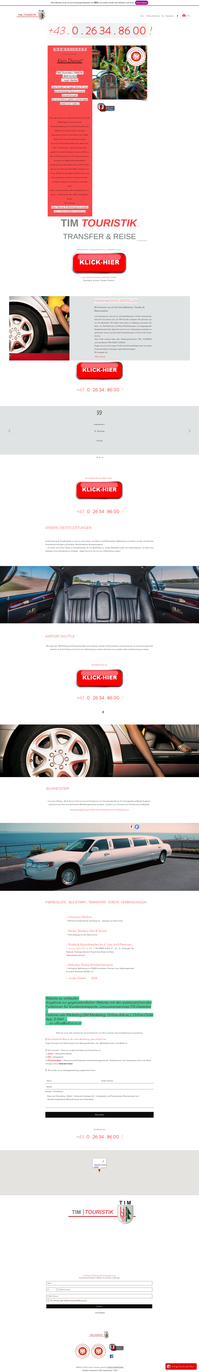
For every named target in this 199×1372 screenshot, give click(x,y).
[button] (99, 440)
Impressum (93, 1370)
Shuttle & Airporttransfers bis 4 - (87, 944)
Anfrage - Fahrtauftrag (53, 1091)
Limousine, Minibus (80, 917)
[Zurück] (9, 431)
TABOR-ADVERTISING (115, 1367)
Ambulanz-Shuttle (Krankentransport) (90, 964)
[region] (70, 131)
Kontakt (85, 1370)
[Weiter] (189, 431)
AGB (100, 1370)
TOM (115, 1370)
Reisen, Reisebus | (79, 930)
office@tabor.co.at (67, 1023)
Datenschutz (107, 1370)
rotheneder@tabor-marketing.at (72, 211)
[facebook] (177, 16)
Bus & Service (99, 930)
